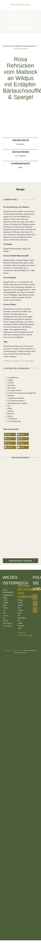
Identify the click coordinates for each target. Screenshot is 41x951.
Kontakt (24, 652)
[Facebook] (35, 597)
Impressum (17, 652)
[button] (10, 434)
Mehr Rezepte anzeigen (20, 561)
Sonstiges (29, 488)
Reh (6, 492)
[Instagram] (35, 603)
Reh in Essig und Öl (28, 528)
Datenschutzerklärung (30, 650)
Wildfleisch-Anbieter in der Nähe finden (19, 361)
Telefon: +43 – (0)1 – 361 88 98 (6, 613)
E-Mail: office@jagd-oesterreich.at (7, 623)
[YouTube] (35, 610)
